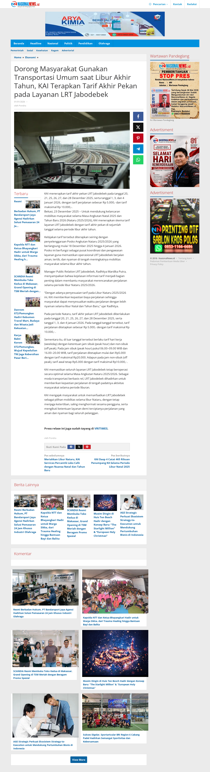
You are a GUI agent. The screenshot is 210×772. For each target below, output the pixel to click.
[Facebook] (71, 447)
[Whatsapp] (138, 159)
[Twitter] (79, 447)
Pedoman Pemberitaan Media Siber (167, 261)
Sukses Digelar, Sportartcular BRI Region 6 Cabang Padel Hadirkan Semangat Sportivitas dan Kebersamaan (111, 738)
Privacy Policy (156, 264)
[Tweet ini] (138, 127)
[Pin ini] (138, 138)
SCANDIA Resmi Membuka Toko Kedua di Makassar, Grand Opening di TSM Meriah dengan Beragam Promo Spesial (42, 675)
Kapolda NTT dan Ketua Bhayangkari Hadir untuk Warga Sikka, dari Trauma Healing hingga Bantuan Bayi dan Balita (111, 621)
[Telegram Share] (138, 149)
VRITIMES (100, 428)
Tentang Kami (185, 258)
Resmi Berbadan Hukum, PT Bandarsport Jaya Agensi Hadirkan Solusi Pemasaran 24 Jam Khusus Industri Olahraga (25, 521)
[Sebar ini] (138, 116)
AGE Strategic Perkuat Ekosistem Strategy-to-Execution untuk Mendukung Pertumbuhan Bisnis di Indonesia (131, 523)
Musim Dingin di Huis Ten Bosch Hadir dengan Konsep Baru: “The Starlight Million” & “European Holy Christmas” (105, 524)
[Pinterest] (87, 447)
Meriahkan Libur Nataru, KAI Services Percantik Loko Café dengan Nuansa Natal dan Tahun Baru (64, 463)
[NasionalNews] (25, 4)
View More (78, 759)
